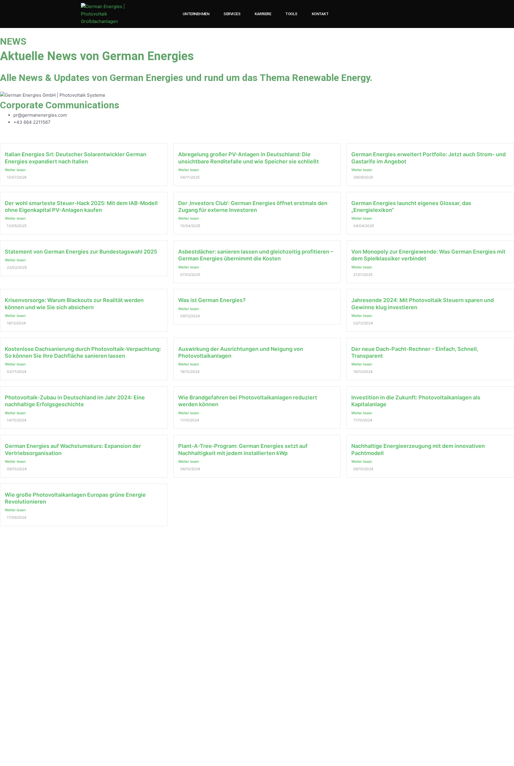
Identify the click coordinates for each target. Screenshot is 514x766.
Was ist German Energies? (212, 300)
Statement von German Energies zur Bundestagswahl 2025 (81, 251)
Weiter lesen (15, 170)
